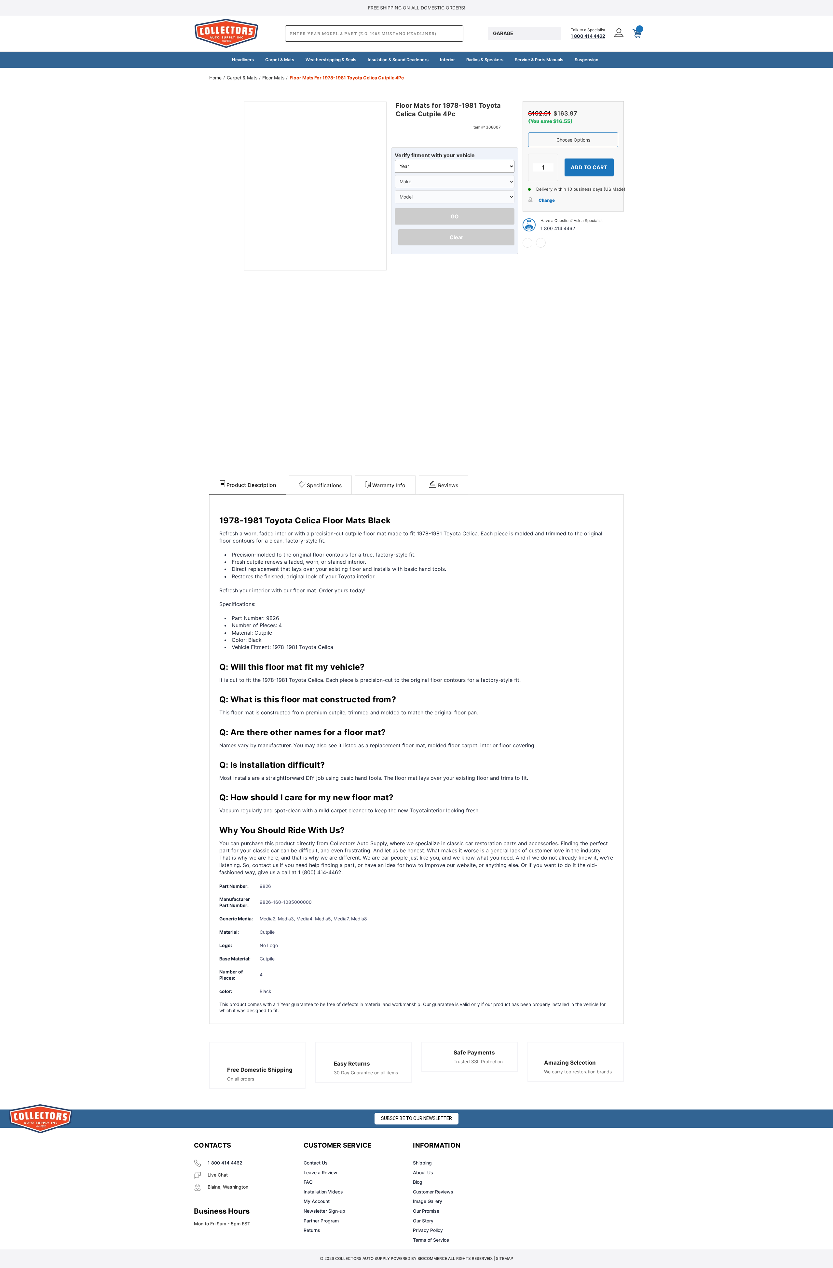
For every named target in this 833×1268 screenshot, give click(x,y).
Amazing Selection (570, 1062)
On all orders (240, 1079)
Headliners (243, 59)
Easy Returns (352, 1063)
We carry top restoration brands (578, 1071)
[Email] (541, 243)
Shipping (422, 1162)
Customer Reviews (433, 1191)
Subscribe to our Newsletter (416, 1118)
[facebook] (527, 243)
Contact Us (316, 1162)
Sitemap (504, 1258)
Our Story (423, 1220)
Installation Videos (323, 1191)
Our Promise (426, 1211)
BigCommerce (432, 1258)
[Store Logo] (40, 1118)
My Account (317, 1201)
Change (547, 200)
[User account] (618, 33)
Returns (312, 1230)
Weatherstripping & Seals (331, 59)
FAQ (308, 1182)
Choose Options (573, 140)
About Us (423, 1172)
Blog (417, 1182)
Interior (447, 59)
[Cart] (636, 33)
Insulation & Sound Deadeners (398, 59)
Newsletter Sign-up (324, 1211)
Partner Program (321, 1220)
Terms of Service (431, 1240)
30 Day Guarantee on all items (366, 1072)
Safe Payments (474, 1052)
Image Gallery (427, 1201)
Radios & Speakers (484, 59)
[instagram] (548, 1146)
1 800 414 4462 (557, 228)
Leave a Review (320, 1172)
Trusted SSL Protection (478, 1061)
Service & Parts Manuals (539, 59)
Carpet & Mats (279, 59)
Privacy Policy (428, 1230)
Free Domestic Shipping (260, 1070)
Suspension (586, 59)
